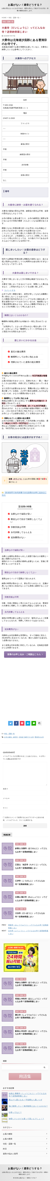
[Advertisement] (25, 688)
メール (6, 798)
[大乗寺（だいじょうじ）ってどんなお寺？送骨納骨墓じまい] (28, 723)
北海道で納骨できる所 (26, 737)
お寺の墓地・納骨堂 (11, 737)
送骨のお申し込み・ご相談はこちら (24, 654)
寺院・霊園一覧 (9, 734)
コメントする (9, 290)
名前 (5, 789)
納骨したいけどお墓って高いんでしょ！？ (26, 1119)
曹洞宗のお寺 (39, 737)
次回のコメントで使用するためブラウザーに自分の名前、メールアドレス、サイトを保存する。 (23, 818)
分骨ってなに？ (15, 1112)
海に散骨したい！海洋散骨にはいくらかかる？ (28, 1106)
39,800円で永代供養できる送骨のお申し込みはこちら (24, 493)
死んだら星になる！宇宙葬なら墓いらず (25, 1100)
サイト (5, 808)
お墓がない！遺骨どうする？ (25, 4)
